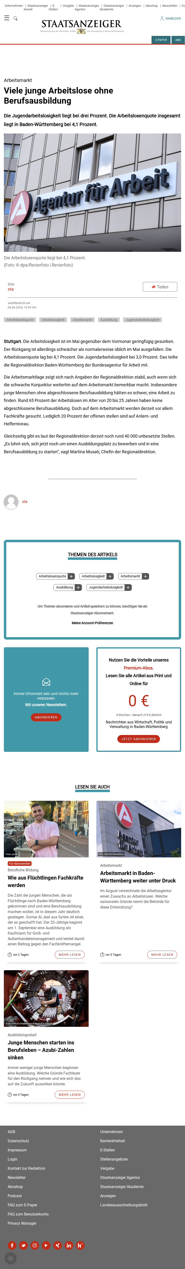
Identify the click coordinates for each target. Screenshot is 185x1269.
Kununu (80, 1245)
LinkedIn (69, 1245)
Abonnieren (46, 717)
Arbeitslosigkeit (93, 576)
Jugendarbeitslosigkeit (106, 587)
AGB (11, 1131)
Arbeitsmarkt (130, 576)
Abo (178, 40)
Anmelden (173, 18)
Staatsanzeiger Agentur (120, 1177)
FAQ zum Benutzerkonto (28, 1214)
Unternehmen (14, 5)
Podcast (15, 1196)
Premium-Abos (138, 667)
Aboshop (152, 5)
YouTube (46, 1245)
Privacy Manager (22, 1223)
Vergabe (68, 5)
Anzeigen (135, 5)
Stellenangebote (114, 1159)
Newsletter (169, 5)
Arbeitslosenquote (52, 576)
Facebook (12, 1245)
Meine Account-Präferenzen (92, 623)
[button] (10, 1258)
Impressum (17, 1150)
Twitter (23, 1245)
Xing (57, 1245)
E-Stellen (53, 7)
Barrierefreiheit (112, 1141)
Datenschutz (18, 1141)
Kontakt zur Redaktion (26, 1168)
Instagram (35, 1245)
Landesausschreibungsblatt (123, 1205)
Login (12, 1159)
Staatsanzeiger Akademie (112, 7)
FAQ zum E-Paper (22, 1205)
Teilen (162, 286)
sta (11, 289)
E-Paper (161, 40)
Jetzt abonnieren (138, 739)
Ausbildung (64, 587)
